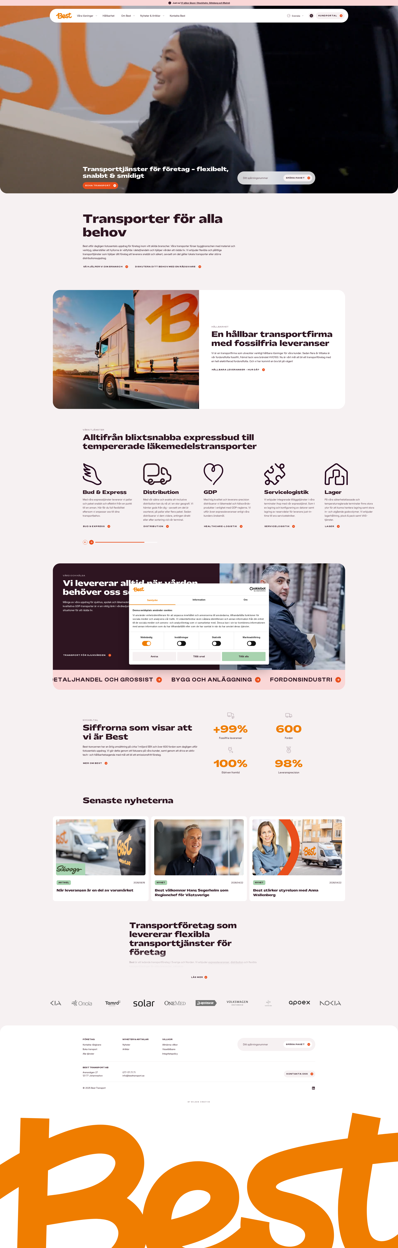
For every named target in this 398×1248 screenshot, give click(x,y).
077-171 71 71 (129, 1072)
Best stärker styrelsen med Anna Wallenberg (274, 818)
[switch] (181, 643)
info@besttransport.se (133, 1075)
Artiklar (126, 1049)
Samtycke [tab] (152, 600)
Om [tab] (246, 599)
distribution (237, 962)
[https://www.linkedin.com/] (313, 1088)
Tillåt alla (244, 656)
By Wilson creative (199, 1102)
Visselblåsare (168, 1049)
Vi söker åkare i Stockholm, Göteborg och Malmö (205, 3)
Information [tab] (199, 599)
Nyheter (126, 1044)
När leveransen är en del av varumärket (75, 818)
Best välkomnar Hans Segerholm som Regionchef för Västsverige (188, 818)
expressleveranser (218, 962)
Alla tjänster (88, 1053)
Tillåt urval (199, 656)
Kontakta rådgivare (92, 1044)
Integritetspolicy (170, 1053)
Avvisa (154, 656)
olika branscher (163, 966)
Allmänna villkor (170, 1044)
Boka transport (90, 1049)
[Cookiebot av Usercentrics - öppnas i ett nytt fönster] (252, 589)
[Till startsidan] (64, 16)
